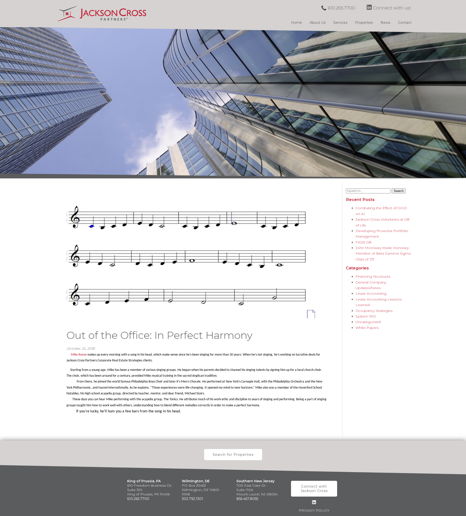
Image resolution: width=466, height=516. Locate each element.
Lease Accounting (371, 293)
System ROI (366, 316)
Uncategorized (368, 322)
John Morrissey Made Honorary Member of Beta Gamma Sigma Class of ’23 (383, 253)
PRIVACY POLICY (314, 510)
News (385, 22)
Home (296, 22)
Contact (405, 22)
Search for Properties (233, 454)
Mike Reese (79, 355)
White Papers (367, 327)
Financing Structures (373, 276)
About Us (317, 22)
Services (340, 22)
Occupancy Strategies (374, 310)
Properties (364, 22)
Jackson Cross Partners (102, 13)
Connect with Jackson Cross (314, 488)
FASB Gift (364, 242)
